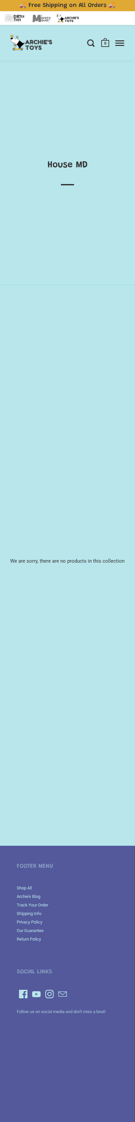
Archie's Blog (28, 896)
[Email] (62, 994)
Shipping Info (29, 913)
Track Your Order (32, 905)
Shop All (24, 887)
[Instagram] (49, 994)
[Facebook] (23, 994)
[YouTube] (36, 994)
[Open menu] (119, 43)
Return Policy (29, 939)
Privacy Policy (29, 922)
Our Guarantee (30, 930)
